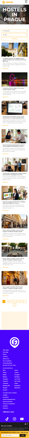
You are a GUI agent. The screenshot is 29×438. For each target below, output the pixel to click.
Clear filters (14, 38)
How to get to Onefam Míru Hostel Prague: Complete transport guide (13, 287)
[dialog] (14, 430)
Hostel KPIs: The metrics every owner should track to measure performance (13, 117)
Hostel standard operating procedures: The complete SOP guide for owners (14, 145)
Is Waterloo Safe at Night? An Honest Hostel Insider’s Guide (13, 89)
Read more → (6, 68)
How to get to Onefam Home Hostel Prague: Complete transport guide (13, 230)
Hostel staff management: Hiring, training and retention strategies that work (14, 174)
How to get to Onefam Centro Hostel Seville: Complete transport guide (13, 259)
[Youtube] (21, 418)
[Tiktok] (7, 418)
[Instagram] (14, 418)
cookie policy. (21, 429)
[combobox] (25, 424)
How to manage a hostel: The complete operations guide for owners (14, 202)
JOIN (22, 435)
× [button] (27, 423)
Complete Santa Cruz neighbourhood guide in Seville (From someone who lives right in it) (14, 60)
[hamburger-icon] (26, 2)
